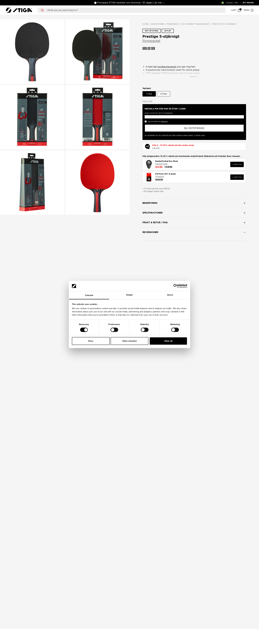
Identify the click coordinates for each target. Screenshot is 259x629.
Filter (148, 265)
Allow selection (129, 341)
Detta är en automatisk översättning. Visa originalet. (163, 388)
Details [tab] (129, 295)
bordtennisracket (167, 66)
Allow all (168, 341)
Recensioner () (150, 58)
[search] (134, 10)
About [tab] (170, 295)
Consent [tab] (89, 295)
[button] (25, 3)
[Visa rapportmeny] (242, 288)
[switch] (114, 330)
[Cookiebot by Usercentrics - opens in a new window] (175, 286)
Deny (90, 341)
